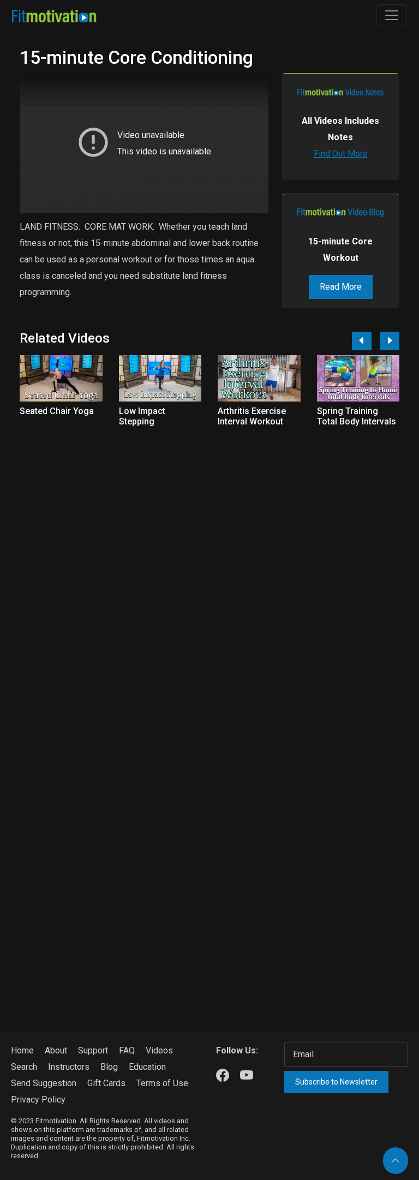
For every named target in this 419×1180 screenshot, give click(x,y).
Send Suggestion (43, 1083)
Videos (159, 1050)
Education (147, 1067)
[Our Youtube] (246, 1075)
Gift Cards (106, 1083)
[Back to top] (395, 1160)
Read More (341, 286)
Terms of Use (162, 1083)
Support (93, 1050)
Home (22, 1050)
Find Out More (341, 153)
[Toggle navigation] (391, 15)
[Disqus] (209, 577)
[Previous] (362, 341)
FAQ (127, 1050)
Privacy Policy (38, 1099)
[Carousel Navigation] (371, 341)
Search (24, 1067)
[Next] (389, 341)
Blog (109, 1067)
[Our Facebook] (222, 1075)
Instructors (68, 1067)
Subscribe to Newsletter (336, 1081)
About (56, 1050)
